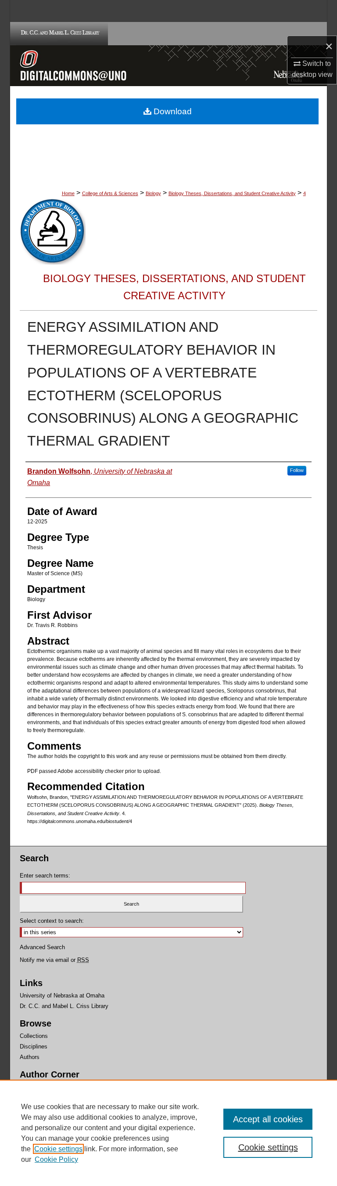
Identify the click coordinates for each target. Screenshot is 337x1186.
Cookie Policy (56, 1159)
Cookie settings (58, 1149)
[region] (168, 1133)
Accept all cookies (268, 1119)
